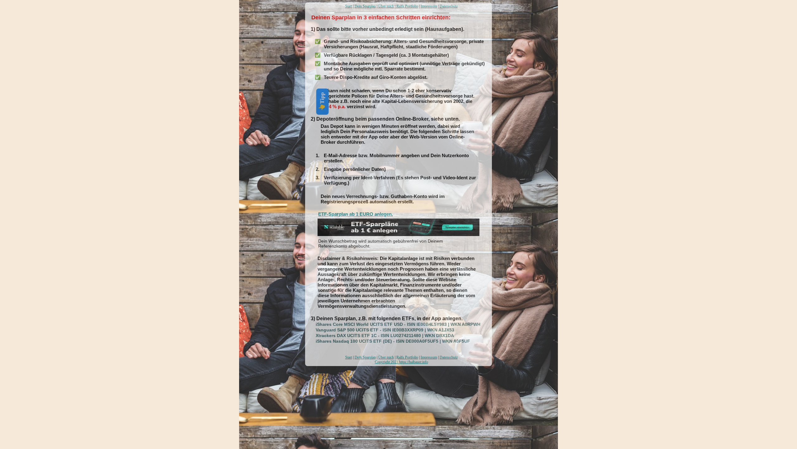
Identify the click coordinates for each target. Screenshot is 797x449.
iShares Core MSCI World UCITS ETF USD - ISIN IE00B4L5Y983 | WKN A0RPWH (394, 324)
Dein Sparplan (365, 6)
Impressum (429, 6)
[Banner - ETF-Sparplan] (398, 234)
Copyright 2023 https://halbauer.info (401, 362)
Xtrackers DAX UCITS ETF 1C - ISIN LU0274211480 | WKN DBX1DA (381, 335)
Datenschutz (449, 6)
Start (348, 6)
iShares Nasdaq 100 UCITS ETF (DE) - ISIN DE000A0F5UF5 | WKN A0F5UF (389, 341)
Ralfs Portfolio (407, 6)
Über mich (386, 6)
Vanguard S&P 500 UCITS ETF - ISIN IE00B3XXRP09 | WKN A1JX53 (381, 329)
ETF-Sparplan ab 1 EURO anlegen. (355, 214)
